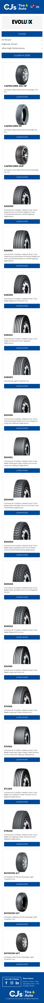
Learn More (22, 97)
